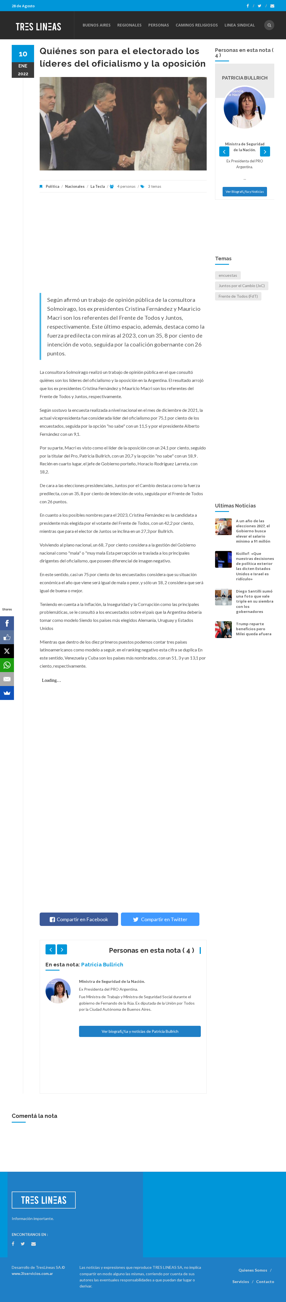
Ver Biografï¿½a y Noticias (245, 231)
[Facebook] (250, 6)
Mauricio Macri (100, 965)
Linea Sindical (240, 25)
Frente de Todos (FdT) (238, 296)
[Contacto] (272, 6)
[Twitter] (262, 6)
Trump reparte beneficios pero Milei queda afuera (253, 628)
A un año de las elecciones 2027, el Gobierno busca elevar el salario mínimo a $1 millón (253, 531)
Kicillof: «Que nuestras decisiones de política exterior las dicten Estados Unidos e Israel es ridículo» (255, 566)
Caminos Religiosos (197, 25)
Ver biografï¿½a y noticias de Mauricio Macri (140, 1069)
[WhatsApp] (7, 665)
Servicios (240, 1281)
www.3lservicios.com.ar (32, 1273)
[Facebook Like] (7, 637)
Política (52, 186)
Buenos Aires (97, 25)
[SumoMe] (7, 693)
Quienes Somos (253, 1270)
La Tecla (97, 186)
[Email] (7, 679)
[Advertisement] (123, 245)
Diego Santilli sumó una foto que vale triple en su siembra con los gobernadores (254, 601)
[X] (7, 651)
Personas (158, 25)
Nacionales (75, 186)
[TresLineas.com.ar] (42, 25)
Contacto (265, 1281)
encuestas (228, 275)
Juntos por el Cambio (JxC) (242, 285)
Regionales (129, 25)
